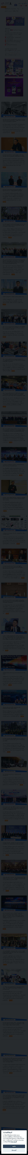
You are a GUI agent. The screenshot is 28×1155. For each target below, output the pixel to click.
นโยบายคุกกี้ (14, 1141)
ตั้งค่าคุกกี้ (14, 1150)
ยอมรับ (14, 1146)
